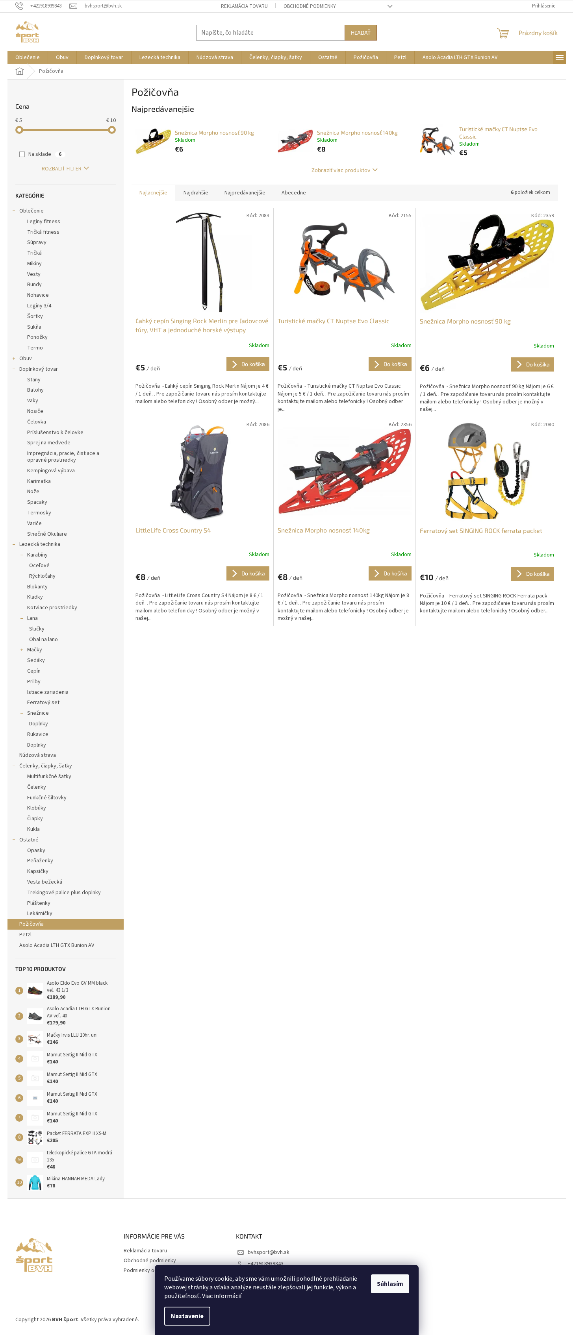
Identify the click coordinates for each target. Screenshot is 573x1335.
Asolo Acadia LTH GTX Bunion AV (56, 945)
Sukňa (34, 327)
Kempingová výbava (51, 471)
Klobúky (36, 808)
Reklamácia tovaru (244, 6)
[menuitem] (27, 57)
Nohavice (38, 295)
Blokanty (37, 587)
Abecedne (294, 193)
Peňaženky (40, 861)
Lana (32, 618)
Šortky (35, 316)
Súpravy (36, 242)
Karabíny (37, 555)
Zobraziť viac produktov (341, 169)
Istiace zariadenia (48, 692)
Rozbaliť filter (62, 169)
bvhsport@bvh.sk (268, 1252)
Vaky (32, 401)
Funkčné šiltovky (47, 798)
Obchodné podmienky (310, 6)
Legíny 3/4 (39, 306)
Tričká (34, 253)
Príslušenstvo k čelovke (55, 432)
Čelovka (36, 422)
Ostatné (29, 840)
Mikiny (34, 264)
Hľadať (361, 32)
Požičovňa (31, 924)
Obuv (25, 358)
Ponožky (37, 337)
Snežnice (38, 713)
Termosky (39, 513)
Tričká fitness (43, 232)
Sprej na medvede (48, 443)
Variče (34, 523)
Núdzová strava (37, 755)
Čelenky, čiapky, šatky (45, 766)
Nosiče (35, 411)
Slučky (37, 629)
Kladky (35, 597)
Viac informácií (221, 1296)
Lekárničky (39, 913)
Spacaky (37, 502)
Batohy (35, 390)
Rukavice (37, 734)
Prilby (34, 682)
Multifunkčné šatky (49, 776)
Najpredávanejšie (244, 193)
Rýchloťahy (42, 576)
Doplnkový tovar (38, 369)
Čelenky (36, 787)
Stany (34, 380)
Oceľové (39, 566)
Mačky (34, 650)
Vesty (34, 274)
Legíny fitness (43, 222)
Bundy (34, 284)
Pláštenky (38, 903)
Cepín (34, 671)
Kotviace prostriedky (52, 608)
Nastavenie (187, 1316)
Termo (35, 348)
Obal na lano (43, 639)
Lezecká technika (39, 544)
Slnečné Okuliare (47, 534)
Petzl (25, 935)
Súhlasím (390, 1284)
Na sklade (44, 154)
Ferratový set (43, 702)
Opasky (36, 850)
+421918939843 (266, 1264)
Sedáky (36, 660)
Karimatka (39, 481)
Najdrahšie (196, 193)
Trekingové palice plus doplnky (64, 893)
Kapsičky (37, 871)
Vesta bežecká (44, 882)
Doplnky (38, 724)
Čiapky (35, 819)
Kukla (33, 829)
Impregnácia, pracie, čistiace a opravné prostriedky (63, 456)
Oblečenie (31, 211)
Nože (33, 492)
